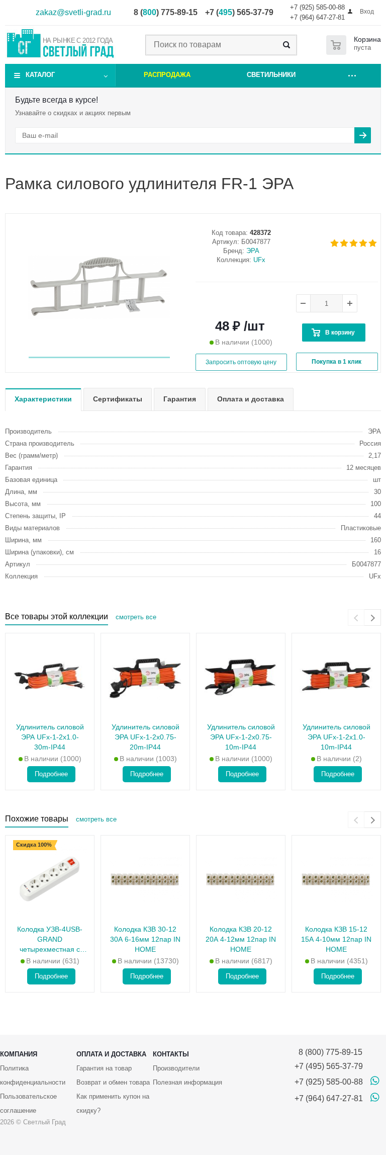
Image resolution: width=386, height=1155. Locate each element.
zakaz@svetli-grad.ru (73, 12)
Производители (176, 1068)
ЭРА (252, 251)
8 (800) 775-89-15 (328, 1052)
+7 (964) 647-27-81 (317, 17)
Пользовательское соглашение (28, 1103)
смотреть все (136, 617)
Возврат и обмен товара (113, 1082)
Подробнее (51, 774)
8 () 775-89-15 (166, 12)
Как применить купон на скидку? (112, 1103)
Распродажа (167, 74)
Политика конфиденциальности (32, 1075)
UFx (259, 260)
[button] (99, 357)
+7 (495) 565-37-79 (329, 1066)
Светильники (271, 74)
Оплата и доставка (111, 1054)
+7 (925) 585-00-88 (317, 7)
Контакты (171, 1054)
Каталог (40, 74)
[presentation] (356, 617)
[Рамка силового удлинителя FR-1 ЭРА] (99, 287)
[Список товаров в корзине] (355, 45)
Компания (18, 1054)
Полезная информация (187, 1082)
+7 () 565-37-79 (239, 12)
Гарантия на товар (104, 1068)
